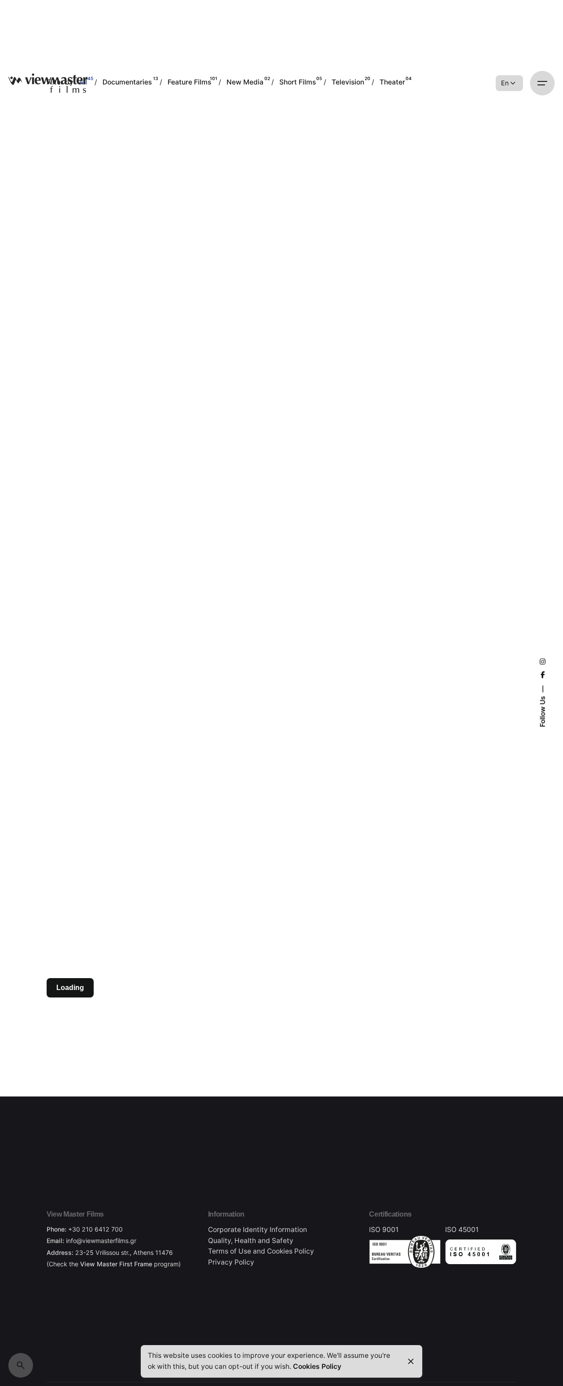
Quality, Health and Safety (250, 1240)
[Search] (20, 1365)
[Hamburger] (542, 83)
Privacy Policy (231, 1262)
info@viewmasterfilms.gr (101, 1240)
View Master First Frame (116, 1264)
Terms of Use (229, 1251)
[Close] (411, 1361)
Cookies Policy (290, 1251)
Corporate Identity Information (257, 1229)
